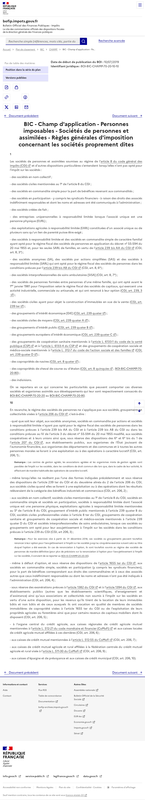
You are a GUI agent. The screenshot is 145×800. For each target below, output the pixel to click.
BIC (42, 49)
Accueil (7, 49)
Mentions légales (45, 787)
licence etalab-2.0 (75, 795)
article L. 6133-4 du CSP (58, 346)
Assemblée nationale (84, 690)
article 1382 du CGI (81, 587)
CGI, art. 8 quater (62, 361)
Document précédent (23, 116)
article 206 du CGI (51, 414)
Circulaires (79, 705)
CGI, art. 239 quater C (97, 334)
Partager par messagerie (26, 107)
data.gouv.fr (91, 776)
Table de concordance (50, 695)
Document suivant (125, 116)
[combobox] (43, 41)
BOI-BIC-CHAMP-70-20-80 (67, 395)
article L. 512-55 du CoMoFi (90, 640)
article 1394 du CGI (119, 587)
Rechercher (83, 41)
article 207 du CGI (25, 442)
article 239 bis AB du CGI (60, 268)
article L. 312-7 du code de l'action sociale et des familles (91, 350)
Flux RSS (42, 690)
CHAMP (53, 49)
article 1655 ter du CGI (116, 563)
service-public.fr (35, 776)
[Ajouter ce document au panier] (16, 87)
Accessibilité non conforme (17, 787)
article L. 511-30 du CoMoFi (61, 651)
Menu (140, 5)
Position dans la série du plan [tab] (23, 70)
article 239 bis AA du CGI (113, 248)
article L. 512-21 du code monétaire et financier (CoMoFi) (70, 628)
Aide (5, 690)
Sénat (77, 733)
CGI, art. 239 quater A (69, 320)
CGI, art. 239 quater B (73, 327)
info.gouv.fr (10, 776)
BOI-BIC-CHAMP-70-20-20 (27, 395)
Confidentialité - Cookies (89, 787)
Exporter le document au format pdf (6, 87)
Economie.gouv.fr (83, 722)
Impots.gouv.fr (81, 727)
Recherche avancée (111, 41)
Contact (7, 695)
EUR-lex (78, 716)
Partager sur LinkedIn (16, 107)
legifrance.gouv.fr (64, 776)
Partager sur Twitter (6, 107)
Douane (78, 710)
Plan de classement (25, 49)
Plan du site (65, 787)
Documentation (46, 701)
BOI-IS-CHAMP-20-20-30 (74, 556)
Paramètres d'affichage (123, 787)
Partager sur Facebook (25, 97)
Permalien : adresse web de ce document (6, 97)
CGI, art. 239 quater (88, 313)
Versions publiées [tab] (16, 78)
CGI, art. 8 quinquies (95, 368)
